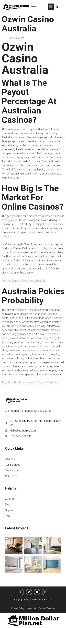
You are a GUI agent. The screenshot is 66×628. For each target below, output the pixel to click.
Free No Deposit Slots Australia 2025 (24, 280)
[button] (51, 7)
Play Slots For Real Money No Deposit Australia (30, 382)
